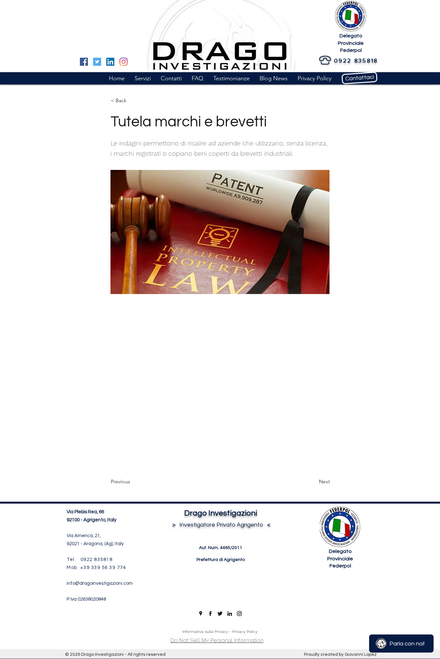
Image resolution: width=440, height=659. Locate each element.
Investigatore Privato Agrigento (220, 525)
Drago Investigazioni (220, 513)
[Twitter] (97, 62)
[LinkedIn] (110, 62)
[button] (142, 78)
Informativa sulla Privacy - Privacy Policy (219, 631)
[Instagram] (124, 62)
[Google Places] (200, 613)
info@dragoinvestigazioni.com (100, 583)
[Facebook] (84, 62)
